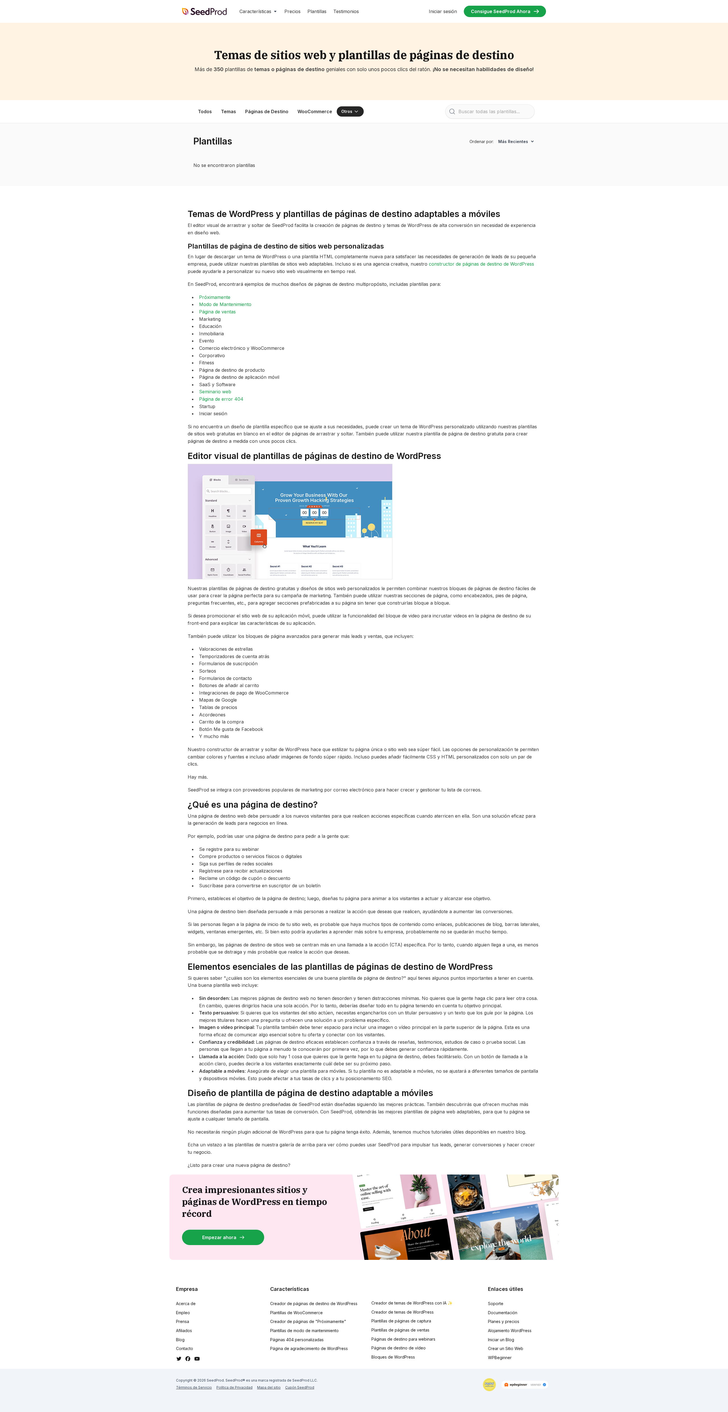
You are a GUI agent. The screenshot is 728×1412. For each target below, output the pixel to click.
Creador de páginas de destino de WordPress (313, 1303)
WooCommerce (314, 111)
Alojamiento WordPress (509, 1330)
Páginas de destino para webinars (403, 1339)
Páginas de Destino (266, 111)
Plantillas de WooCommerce (296, 1312)
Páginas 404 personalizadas (297, 1339)
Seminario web (215, 391)
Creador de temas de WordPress (402, 1312)
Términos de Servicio (194, 1387)
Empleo (183, 1312)
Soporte (495, 1303)
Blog (180, 1339)
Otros (346, 111)
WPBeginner (500, 1357)
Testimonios (346, 11)
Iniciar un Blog (501, 1339)
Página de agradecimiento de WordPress (309, 1348)
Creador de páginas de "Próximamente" (308, 1321)
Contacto (184, 1348)
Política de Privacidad (234, 1387)
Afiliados (184, 1330)
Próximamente (214, 297)
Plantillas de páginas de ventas (400, 1330)
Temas (228, 111)
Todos (205, 111)
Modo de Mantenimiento (225, 304)
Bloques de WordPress (393, 1357)
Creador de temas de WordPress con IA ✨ (411, 1303)
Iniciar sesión (443, 11)
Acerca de (186, 1303)
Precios (292, 11)
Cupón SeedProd (299, 1387)
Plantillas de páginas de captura (401, 1320)
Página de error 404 (221, 399)
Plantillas (316, 11)
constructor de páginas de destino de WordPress (481, 264)
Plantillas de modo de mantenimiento (304, 1330)
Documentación (502, 1312)
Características (255, 11)
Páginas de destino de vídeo (398, 1347)
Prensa (182, 1321)
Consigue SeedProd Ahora (500, 11)
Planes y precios (503, 1321)
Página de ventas (217, 312)
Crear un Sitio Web (505, 1348)
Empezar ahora (219, 1237)
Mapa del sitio (269, 1387)
